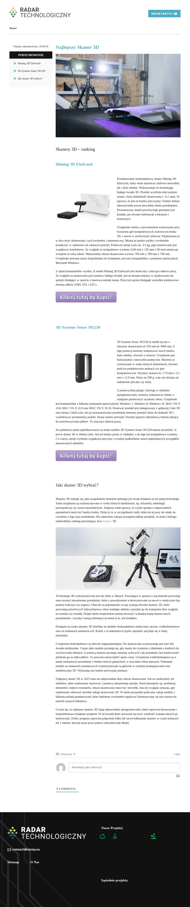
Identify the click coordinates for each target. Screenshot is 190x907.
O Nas (34, 862)
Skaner (13, 28)
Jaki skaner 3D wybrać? (30, 78)
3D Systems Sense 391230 (31, 71)
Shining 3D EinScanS (29, 63)
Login (176, 754)
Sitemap (13, 862)
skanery (107, 521)
